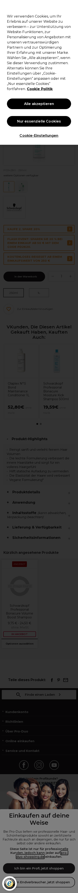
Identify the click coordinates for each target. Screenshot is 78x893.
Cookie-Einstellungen (39, 136)
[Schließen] (73, 6)
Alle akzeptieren (39, 104)
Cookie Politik (40, 89)
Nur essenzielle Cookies (39, 121)
